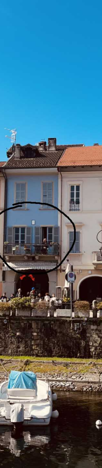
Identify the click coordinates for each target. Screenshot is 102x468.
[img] (51, 234)
